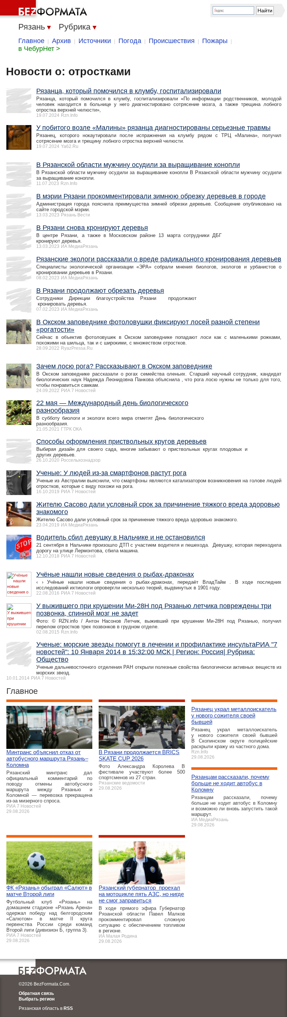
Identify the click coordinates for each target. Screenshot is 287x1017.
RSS (68, 1008)
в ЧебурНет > (39, 48)
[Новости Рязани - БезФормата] (45, 9)
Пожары (215, 41)
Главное (31, 41)
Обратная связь (36, 993)
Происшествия (172, 41)
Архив (61, 41)
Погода (129, 41)
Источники (94, 41)
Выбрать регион (37, 999)
